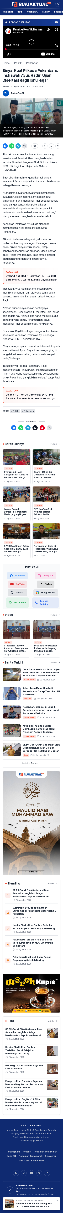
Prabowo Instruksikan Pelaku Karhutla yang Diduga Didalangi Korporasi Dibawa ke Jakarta (45, 651)
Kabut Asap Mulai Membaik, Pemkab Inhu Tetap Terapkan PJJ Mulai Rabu (41, 691)
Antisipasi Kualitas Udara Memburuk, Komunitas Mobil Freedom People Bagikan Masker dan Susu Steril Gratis (40, 730)
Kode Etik (11, 1156)
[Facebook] (16, 1173)
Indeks (54, 444)
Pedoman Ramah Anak (30, 1156)
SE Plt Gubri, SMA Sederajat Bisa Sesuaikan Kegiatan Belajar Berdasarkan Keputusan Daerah (41, 748)
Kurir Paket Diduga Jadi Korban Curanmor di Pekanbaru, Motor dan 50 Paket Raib (34, 911)
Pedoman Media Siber (45, 1151)
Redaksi (27, 1151)
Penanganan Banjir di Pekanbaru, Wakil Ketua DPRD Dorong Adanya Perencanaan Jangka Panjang (46, 551)
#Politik (14, 411)
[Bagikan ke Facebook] (5, 146)
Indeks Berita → (31, 763)
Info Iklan (24, 1160)
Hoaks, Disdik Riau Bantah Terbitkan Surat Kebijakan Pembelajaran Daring (33, 927)
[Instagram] (24, 1173)
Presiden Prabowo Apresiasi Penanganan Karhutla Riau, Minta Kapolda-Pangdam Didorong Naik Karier (16, 651)
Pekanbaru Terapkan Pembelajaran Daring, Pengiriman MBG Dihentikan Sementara (32, 942)
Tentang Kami (13, 1151)
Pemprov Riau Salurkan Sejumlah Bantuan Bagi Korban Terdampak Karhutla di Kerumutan (24, 1084)
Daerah (27, 698)
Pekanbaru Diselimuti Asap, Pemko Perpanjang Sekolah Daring (31, 959)
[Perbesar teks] (57, 146)
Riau (19, 11)
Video (8, 642)
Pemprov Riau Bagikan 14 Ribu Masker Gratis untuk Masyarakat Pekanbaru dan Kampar (23, 1102)
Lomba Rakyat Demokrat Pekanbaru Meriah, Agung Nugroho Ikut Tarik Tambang (16, 513)
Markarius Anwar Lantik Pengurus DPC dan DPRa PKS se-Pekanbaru (34, 1205)
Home (6, 63)
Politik (18, 63)
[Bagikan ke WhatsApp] (11, 146)
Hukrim (46, 11)
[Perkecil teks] (44, 146)
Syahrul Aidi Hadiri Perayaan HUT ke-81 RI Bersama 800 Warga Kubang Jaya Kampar (31, 277)
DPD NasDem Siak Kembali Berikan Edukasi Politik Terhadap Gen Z (43, 513)
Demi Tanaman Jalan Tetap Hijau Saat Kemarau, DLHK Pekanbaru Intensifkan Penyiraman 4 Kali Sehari (41, 674)
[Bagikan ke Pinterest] (42, 427)
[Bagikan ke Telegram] (18, 146)
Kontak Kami (37, 1160)
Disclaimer (50, 1156)
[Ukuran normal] (51, 146)
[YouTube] (31, 1173)
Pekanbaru (32, 11)
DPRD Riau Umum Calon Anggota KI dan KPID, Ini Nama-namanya (16, 549)
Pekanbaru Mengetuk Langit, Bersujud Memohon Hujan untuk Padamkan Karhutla (41, 710)
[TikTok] (47, 1173)
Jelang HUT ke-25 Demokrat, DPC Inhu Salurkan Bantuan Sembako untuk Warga (30, 396)
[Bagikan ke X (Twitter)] (35, 427)
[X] (39, 1173)
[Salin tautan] (24, 146)
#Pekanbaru (28, 411)
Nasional (8, 11)
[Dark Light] (57, 4)
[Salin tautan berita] (49, 427)
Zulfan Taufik (17, 93)
